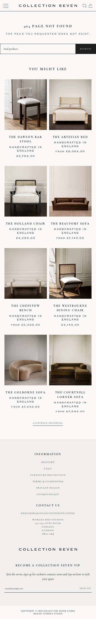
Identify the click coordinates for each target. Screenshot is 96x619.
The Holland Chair (26, 223)
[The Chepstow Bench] (25, 273)
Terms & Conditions (48, 481)
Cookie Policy (48, 494)
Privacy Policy (48, 488)
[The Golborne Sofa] (25, 360)
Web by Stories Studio (48, 614)
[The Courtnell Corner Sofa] (70, 360)
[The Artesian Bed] (70, 104)
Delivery (48, 462)
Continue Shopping (48, 423)
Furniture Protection (48, 475)
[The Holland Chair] (25, 191)
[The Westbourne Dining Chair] (70, 273)
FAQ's (48, 468)
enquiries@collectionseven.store (48, 513)
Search (85, 48)
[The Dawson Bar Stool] (25, 104)
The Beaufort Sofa (70, 223)
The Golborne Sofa (26, 392)
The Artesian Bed (70, 137)
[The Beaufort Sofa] (70, 191)
